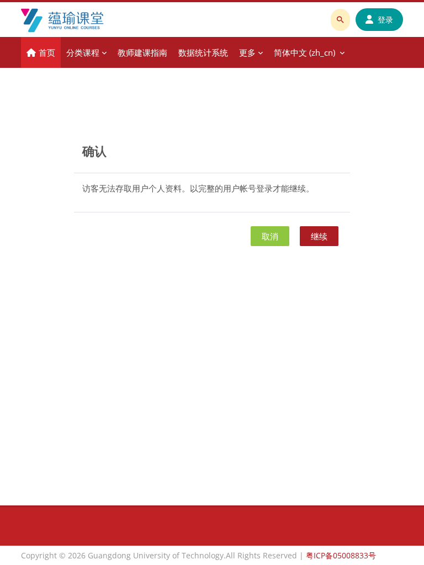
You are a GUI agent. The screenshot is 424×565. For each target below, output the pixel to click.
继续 (319, 236)
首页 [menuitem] (47, 52)
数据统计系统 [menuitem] (203, 52)
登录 (385, 19)
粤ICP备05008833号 (341, 555)
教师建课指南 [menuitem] (142, 52)
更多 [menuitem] (247, 52)
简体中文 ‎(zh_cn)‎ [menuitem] (304, 52)
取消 (270, 236)
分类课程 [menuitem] (82, 52)
